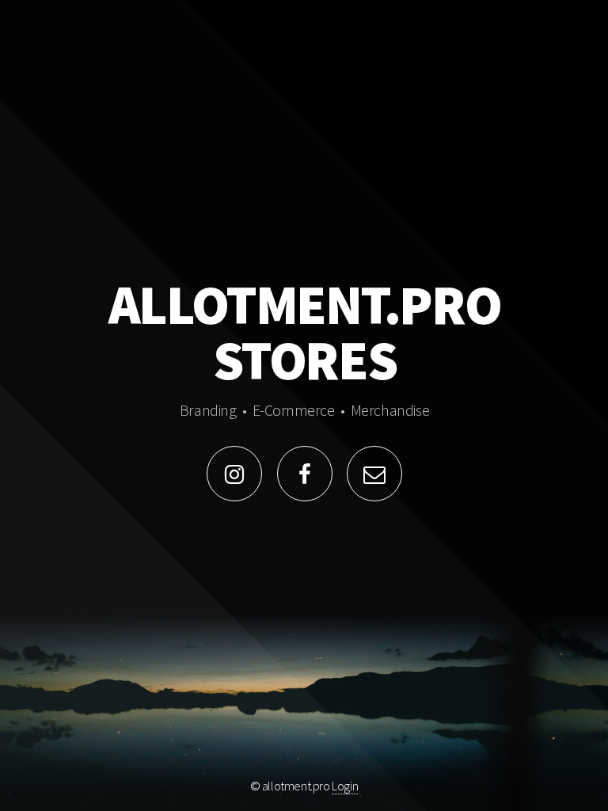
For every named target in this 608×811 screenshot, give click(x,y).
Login (345, 786)
